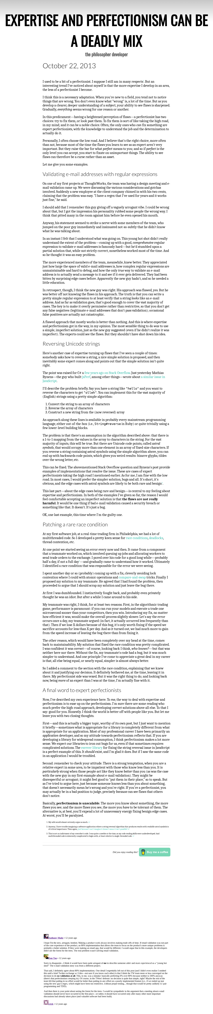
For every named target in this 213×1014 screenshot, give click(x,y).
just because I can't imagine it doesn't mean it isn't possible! (102, 829)
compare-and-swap (132, 577)
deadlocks (156, 538)
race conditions (137, 538)
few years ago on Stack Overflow (107, 373)
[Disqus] (106, 895)
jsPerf (86, 377)
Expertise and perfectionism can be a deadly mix (106, 30)
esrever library (91, 748)
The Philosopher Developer (106, 54)
